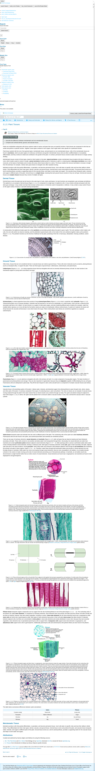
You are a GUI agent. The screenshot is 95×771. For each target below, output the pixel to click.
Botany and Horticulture (34, 120)
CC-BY (83, 257)
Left (48, 375)
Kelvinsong (31, 510)
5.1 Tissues (8, 743)
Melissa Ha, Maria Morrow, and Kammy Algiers (18, 132)
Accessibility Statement (50, 768)
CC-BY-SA (37, 510)
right (52, 375)
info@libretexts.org (78, 768)
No (26, 756)
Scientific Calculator (8, 80)
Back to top (5, 752)
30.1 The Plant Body (10, 741)
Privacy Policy (30, 768)
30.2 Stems (22, 741)
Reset (2, 40)
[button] (5, 91)
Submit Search (4, 30)
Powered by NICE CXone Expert (25, 765)
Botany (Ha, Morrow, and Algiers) (53, 120)
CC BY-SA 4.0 (57, 746)
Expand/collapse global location (91, 120)
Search (5, 117)
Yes (20, 756)
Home (10, 120)
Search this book (4, 25)
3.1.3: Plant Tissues (14, 746)
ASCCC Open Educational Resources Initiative (47, 133)
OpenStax (39, 741)
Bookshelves (19, 120)
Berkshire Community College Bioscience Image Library (63, 542)
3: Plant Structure (71, 120)
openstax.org (66, 741)
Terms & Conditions (40, 768)
